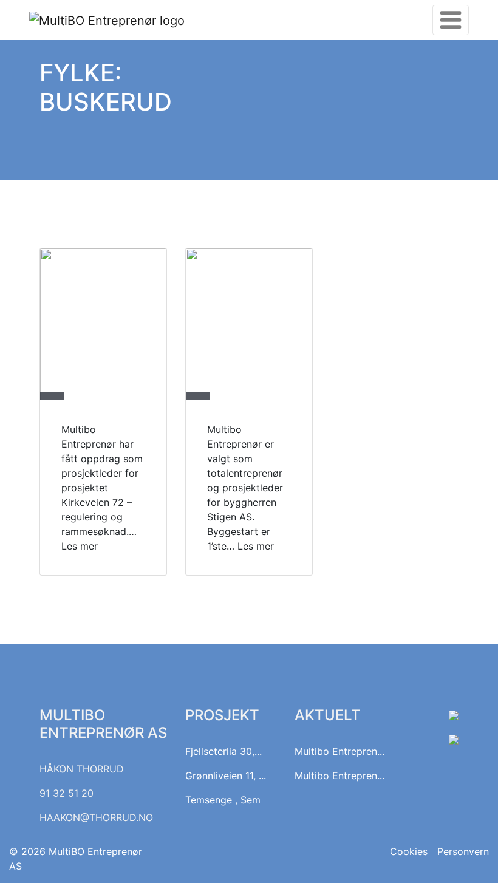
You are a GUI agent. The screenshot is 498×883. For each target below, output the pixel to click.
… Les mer (250, 546)
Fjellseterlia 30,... (223, 751)
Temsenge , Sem (223, 800)
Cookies (409, 851)
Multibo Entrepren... (339, 751)
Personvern (463, 851)
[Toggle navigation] (450, 20)
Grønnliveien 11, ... (225, 775)
